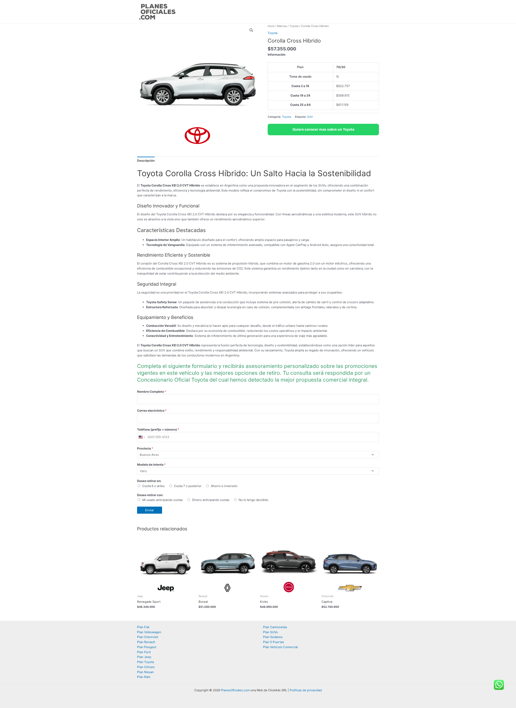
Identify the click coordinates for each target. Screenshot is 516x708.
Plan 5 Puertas (273, 642)
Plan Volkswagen (149, 632)
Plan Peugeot (146, 647)
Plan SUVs (270, 632)
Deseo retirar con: (150, 495)
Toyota (294, 26)
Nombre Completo (151, 392)
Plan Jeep (144, 657)
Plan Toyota (145, 662)
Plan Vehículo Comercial (280, 647)
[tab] (146, 161)
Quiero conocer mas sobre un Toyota (323, 129)
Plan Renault (146, 642)
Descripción (146, 160)
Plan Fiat (143, 627)
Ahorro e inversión (224, 486)
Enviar (149, 510)
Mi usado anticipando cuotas (162, 500)
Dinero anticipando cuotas (210, 500)
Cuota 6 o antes (153, 486)
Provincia (145, 448)
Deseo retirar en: (149, 481)
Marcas (282, 26)
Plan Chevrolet (147, 637)
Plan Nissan (145, 672)
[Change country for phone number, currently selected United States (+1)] (141, 437)
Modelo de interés (151, 464)
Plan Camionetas (275, 627)
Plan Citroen (146, 667)
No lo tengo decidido (253, 500)
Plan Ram (143, 677)
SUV (310, 116)
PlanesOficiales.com (235, 690)
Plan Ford (144, 652)
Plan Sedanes (273, 637)
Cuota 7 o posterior (188, 486)
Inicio (271, 26)
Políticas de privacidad (306, 690)
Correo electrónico (152, 410)
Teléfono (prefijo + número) (158, 429)
